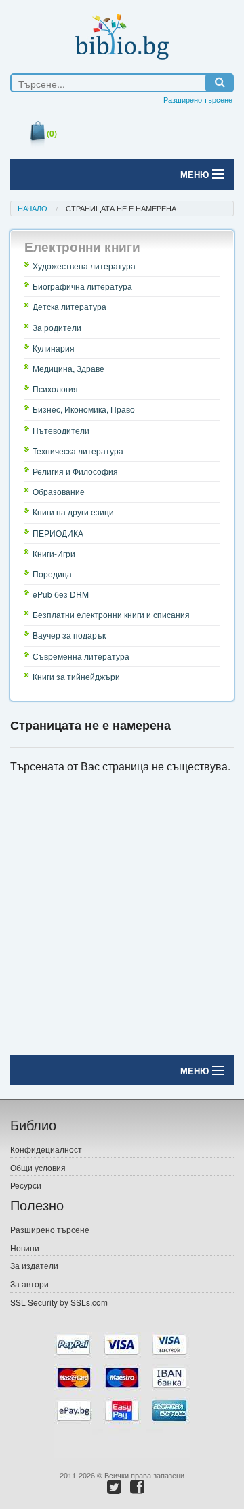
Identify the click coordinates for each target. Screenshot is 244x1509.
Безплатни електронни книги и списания (111, 614)
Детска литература (69, 306)
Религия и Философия (75, 471)
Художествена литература (84, 265)
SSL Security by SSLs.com (59, 1302)
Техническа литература (78, 450)
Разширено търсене (197, 99)
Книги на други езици (73, 512)
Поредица (52, 573)
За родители (57, 327)
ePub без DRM (61, 594)
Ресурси (25, 1185)
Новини (24, 1247)
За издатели (34, 1265)
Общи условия (38, 1167)
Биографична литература (82, 286)
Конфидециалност (46, 1149)
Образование (59, 491)
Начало (32, 208)
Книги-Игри (54, 553)
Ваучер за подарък (69, 635)
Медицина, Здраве (68, 368)
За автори (29, 1283)
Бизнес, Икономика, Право (84, 409)
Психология (55, 388)
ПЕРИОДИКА (58, 533)
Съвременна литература (81, 656)
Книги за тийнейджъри (76, 676)
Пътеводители (61, 430)
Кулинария (54, 348)
